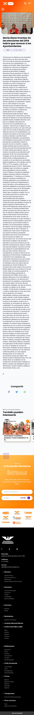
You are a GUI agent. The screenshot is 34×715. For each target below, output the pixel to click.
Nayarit (11, 3)
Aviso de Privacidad (17, 713)
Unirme (23, 498)
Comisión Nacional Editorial (13, 623)
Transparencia (9, 693)
